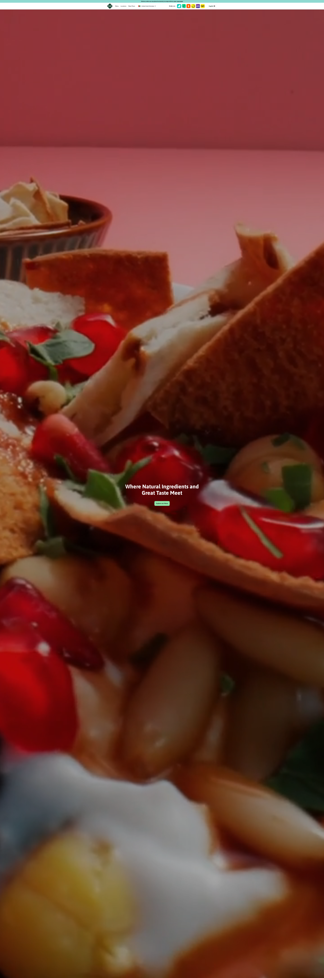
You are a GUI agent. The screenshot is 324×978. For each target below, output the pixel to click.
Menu (117, 6)
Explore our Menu (162, 503)
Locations (123, 6)
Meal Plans (131, 6)
